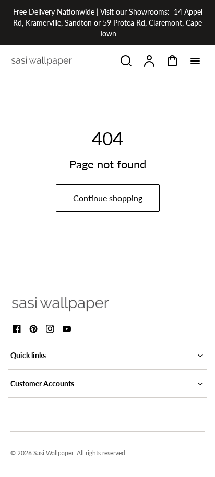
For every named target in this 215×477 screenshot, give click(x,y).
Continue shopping (107, 198)
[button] (107, 355)
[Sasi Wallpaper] (73, 303)
